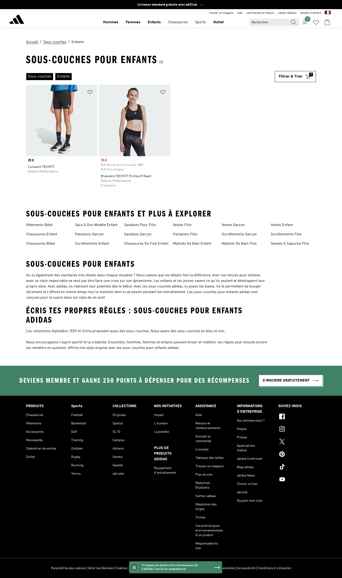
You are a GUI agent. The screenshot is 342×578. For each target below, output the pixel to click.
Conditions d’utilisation (274, 568)
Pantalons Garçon (89, 234)
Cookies (121, 568)
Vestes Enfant (282, 225)
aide (239, 13)
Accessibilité (246, 568)
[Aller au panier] (327, 22)
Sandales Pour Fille (140, 225)
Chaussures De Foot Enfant (146, 244)
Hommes (110, 22)
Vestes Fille (182, 225)
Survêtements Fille (286, 234)
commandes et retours (260, 13)
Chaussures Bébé (40, 244)
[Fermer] (134, 567)
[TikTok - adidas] (297, 467)
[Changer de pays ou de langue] (328, 13)
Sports (200, 22)
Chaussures (178, 22)
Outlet (218, 22)
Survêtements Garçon (239, 234)
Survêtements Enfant (92, 244)
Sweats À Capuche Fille (290, 244)
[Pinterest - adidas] (297, 455)
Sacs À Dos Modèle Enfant (96, 225)
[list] (150, 76)
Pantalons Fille (185, 234)
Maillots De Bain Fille (239, 244)
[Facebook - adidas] (297, 417)
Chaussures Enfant (41, 234)
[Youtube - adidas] (297, 480)
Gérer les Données (100, 568)
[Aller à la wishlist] (316, 22)
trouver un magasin (221, 13)
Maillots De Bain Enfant (192, 244)
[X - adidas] (297, 442)
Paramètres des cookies (68, 568)
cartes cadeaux (287, 13)
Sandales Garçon (137, 234)
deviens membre (310, 13)
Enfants (154, 22)
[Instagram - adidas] (297, 429)
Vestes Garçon (233, 225)
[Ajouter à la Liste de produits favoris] (90, 93)
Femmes (133, 22)
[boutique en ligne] (16, 20)
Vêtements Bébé (39, 225)
